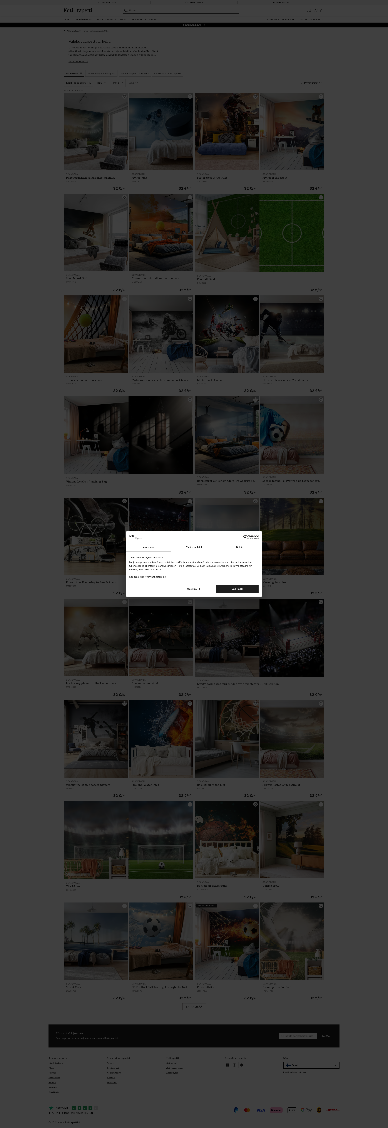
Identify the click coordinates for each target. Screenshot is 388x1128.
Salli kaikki (237, 588)
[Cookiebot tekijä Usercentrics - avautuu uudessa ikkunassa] (245, 537)
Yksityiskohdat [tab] (194, 547)
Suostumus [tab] (148, 547)
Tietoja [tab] (239, 547)
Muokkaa (192, 588)
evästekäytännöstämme (152, 576)
